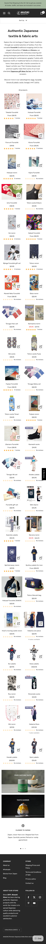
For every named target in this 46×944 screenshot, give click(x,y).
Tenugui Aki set (12, 474)
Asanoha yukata (12, 535)
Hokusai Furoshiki (34, 112)
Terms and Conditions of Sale (33, 873)
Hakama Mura (34, 724)
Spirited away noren (12, 565)
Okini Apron (34, 505)
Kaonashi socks (34, 444)
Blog (4, 878)
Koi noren (12, 233)
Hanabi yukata (12, 757)
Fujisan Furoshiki (12, 384)
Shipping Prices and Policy (33, 866)
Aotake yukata (34, 474)
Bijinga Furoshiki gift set (12, 263)
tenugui (27, 82)
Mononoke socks (34, 694)
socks (21, 82)
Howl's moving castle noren (12, 631)
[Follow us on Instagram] (40, 897)
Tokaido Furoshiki (12, 112)
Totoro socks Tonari (12, 414)
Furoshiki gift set (12, 505)
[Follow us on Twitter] (34, 897)
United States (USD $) (11, 930)
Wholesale (6, 869)
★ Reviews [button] (44, 474)
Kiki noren (11, 724)
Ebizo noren (34, 293)
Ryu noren (12, 694)
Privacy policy (31, 879)
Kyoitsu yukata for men (34, 565)
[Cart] (41, 13)
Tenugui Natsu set (34, 384)
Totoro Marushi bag (34, 595)
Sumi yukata (34, 757)
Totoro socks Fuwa (34, 354)
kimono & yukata (13, 82)
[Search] (9, 13)
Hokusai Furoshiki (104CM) (11, 600)
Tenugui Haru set (12, 324)
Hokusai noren (12, 173)
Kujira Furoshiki (34, 173)
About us (6, 865)
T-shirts (36, 82)
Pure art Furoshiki (11, 142)
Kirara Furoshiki (34, 142)
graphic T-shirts (33, 58)
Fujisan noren (34, 414)
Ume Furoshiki (12, 203)
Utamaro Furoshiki (12, 444)
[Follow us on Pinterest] (28, 903)
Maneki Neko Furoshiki (12, 293)
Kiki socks (11, 354)
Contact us (29, 883)
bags (32, 80)
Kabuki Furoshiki (34, 233)
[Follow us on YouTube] (34, 903)
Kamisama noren (34, 324)
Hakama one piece (34, 631)
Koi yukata (12, 664)
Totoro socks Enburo (34, 203)
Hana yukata (34, 664)
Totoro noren (34, 263)
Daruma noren (34, 535)
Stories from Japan (10, 874)
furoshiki (38, 80)
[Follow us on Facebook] (28, 897)
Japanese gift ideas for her (21, 71)
